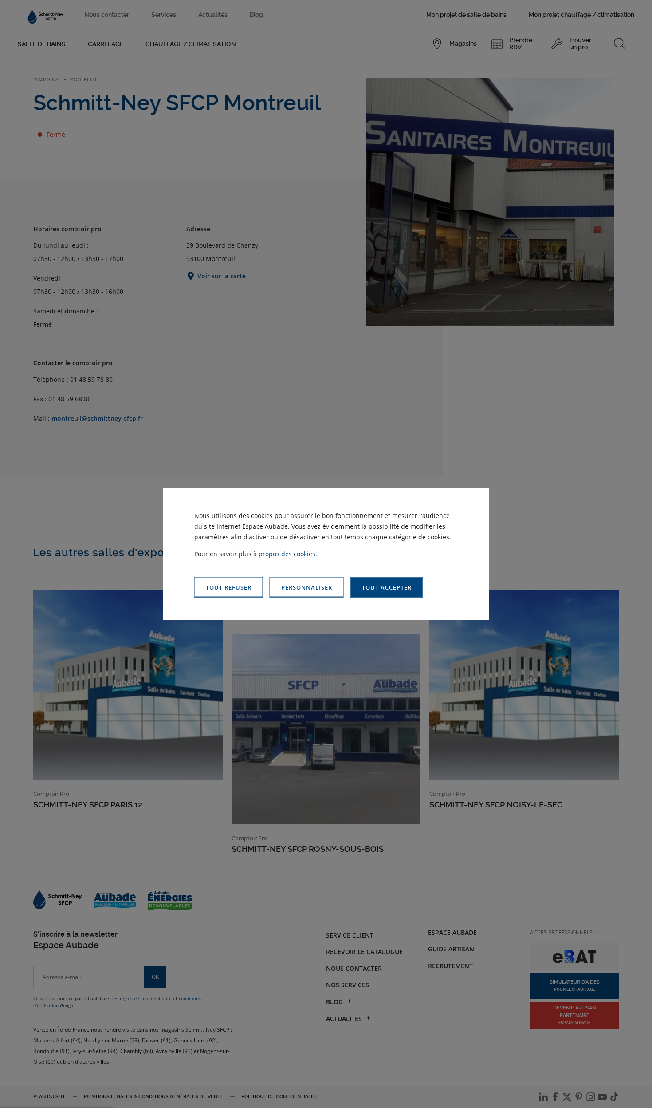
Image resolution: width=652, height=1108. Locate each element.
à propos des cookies (284, 554)
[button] (386, 587)
